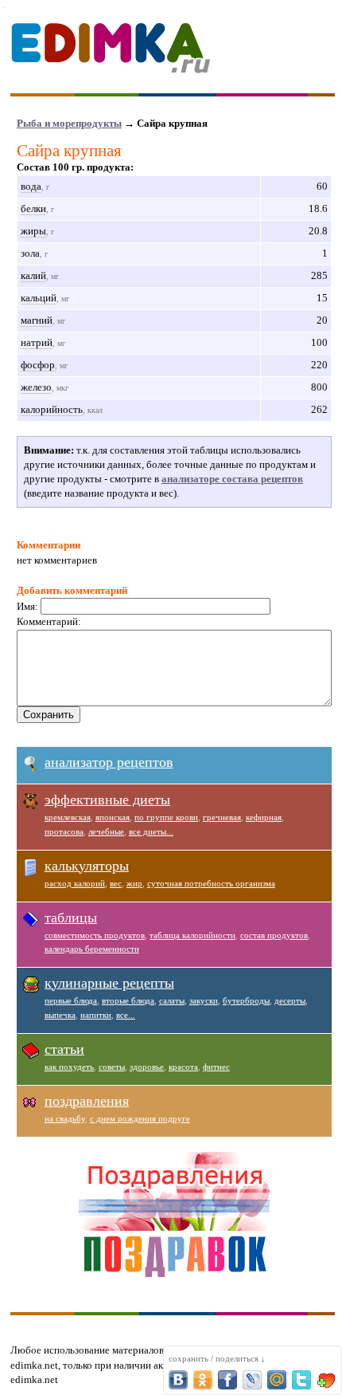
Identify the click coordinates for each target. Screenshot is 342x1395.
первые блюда (71, 1000)
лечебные (106, 831)
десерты (289, 1000)
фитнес (216, 1066)
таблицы (71, 917)
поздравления (87, 1101)
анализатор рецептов (109, 762)
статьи (64, 1049)
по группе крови (166, 817)
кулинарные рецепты (109, 983)
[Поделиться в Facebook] (227, 1379)
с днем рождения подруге (140, 1118)
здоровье (147, 1066)
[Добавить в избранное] (326, 1379)
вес (116, 883)
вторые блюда (128, 1000)
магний (36, 320)
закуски (203, 1000)
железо (36, 387)
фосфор (38, 365)
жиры (33, 231)
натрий (36, 342)
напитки (95, 1015)
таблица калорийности (192, 935)
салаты (172, 1000)
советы (112, 1066)
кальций (38, 298)
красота (183, 1066)
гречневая (222, 817)
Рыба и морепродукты (69, 123)
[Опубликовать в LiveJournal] (252, 1379)
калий (33, 275)
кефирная (264, 817)
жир (134, 883)
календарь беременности (92, 948)
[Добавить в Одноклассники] (202, 1379)
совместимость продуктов (95, 935)
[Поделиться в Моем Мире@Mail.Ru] (276, 1379)
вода (31, 186)
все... (125, 1015)
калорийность (52, 409)
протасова (64, 831)
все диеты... (151, 831)
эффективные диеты (107, 800)
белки (33, 208)
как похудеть (69, 1066)
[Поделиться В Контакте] (178, 1379)
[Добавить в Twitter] (301, 1379)
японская (112, 817)
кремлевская (68, 817)
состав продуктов (274, 935)
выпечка (60, 1015)
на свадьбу (65, 1118)
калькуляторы (87, 866)
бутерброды (246, 1000)
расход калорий (75, 883)
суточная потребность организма (211, 883)
